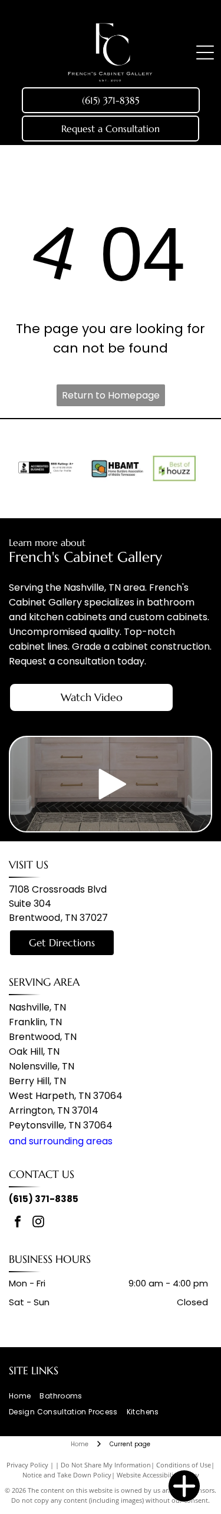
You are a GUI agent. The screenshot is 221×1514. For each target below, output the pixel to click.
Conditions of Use (183, 1464)
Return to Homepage (111, 395)
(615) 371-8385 (43, 1199)
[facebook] (18, 1223)
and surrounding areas (61, 1141)
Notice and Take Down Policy (66, 1474)
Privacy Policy (27, 1464)
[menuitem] (24, 1396)
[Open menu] (205, 52)
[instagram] (38, 1223)
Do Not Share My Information (106, 1464)
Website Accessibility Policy (158, 1474)
